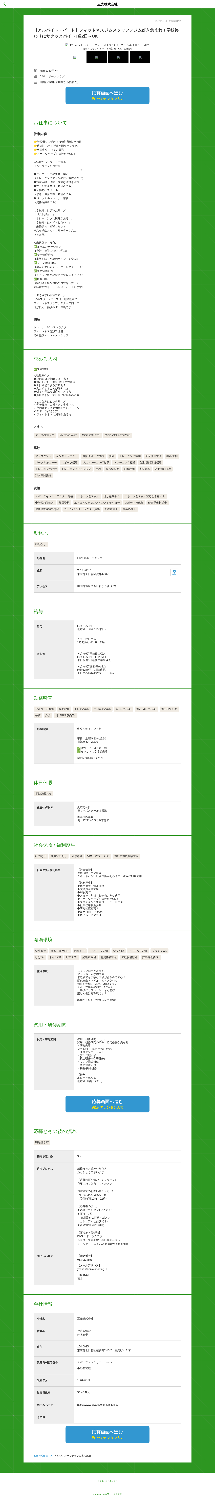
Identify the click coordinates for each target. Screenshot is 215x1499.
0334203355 (84, 1259)
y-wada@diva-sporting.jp (92, 1269)
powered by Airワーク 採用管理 (107, 1494)
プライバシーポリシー (107, 1481)
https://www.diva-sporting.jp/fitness (97, 1404)
